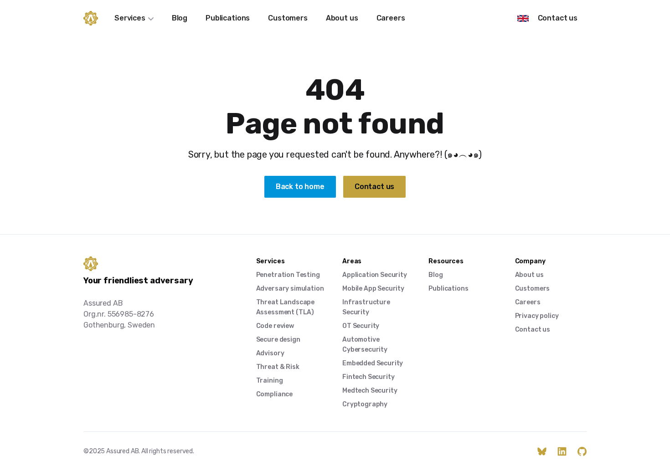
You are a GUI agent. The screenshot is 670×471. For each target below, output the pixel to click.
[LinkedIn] (562, 451)
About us (342, 18)
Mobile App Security (373, 288)
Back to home (300, 186)
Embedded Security (372, 363)
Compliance (274, 394)
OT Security (360, 326)
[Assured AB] (90, 18)
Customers (288, 18)
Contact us (557, 18)
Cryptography (364, 404)
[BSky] (541, 451)
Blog (179, 18)
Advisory (270, 353)
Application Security (374, 275)
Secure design (278, 339)
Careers (390, 18)
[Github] (582, 451)
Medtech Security (369, 390)
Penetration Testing (288, 275)
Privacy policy (537, 316)
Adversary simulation (290, 288)
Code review (275, 326)
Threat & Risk (277, 367)
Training (269, 380)
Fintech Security (368, 377)
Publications (228, 18)
